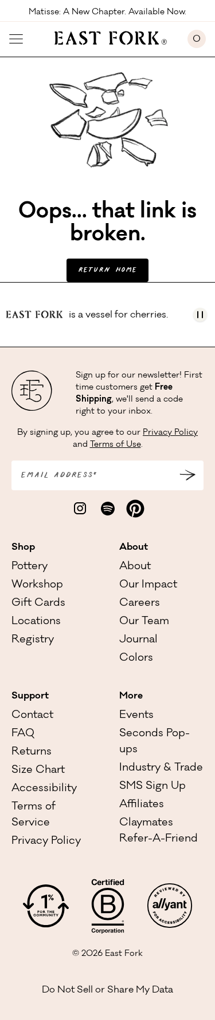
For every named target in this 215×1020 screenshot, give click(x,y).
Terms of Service (33, 815)
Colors (136, 658)
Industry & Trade (161, 768)
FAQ (22, 734)
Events (136, 716)
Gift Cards (38, 603)
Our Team (144, 622)
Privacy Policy (170, 433)
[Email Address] (187, 475)
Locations (36, 622)
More (131, 696)
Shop (23, 547)
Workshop (37, 585)
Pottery (29, 567)
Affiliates (141, 805)
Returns (31, 752)
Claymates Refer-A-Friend (158, 831)
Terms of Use (115, 445)
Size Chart (38, 770)
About (133, 547)
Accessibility (44, 789)
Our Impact (148, 585)
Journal (138, 640)
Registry (32, 640)
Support (30, 696)
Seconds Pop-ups (154, 742)
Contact (32, 716)
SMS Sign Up (152, 786)
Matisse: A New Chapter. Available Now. (107, 11)
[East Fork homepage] (105, 36)
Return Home (107, 270)
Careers (139, 603)
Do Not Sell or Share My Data (107, 990)
